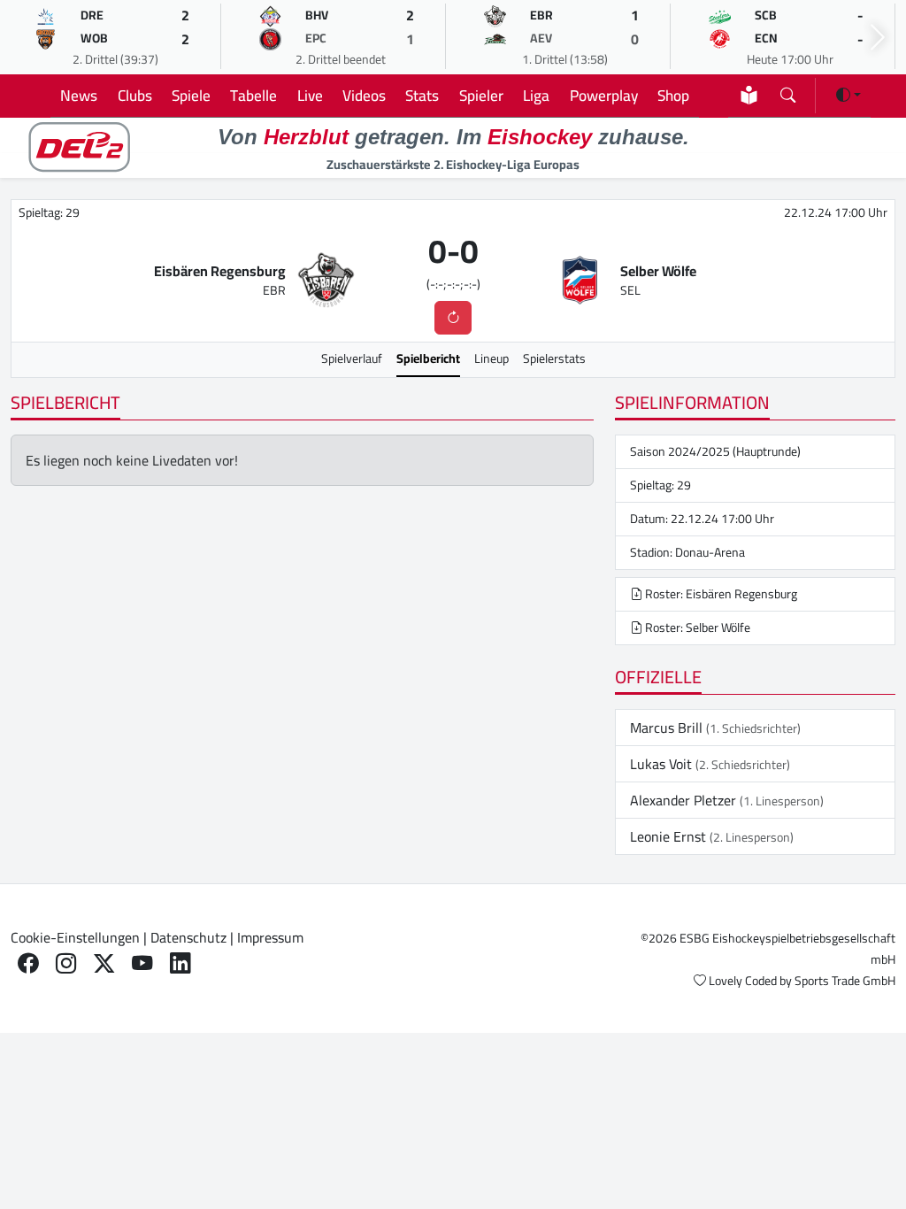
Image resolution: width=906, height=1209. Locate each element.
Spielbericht (428, 358)
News (78, 95)
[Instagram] (66, 962)
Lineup (491, 358)
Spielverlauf (351, 358)
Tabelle (253, 95)
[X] (104, 962)
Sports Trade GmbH (845, 980)
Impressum (270, 937)
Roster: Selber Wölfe (696, 627)
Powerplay (604, 95)
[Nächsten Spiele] (877, 37)
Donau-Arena (710, 552)
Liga (536, 95)
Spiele (191, 95)
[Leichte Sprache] (749, 95)
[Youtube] (142, 962)
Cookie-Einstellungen (75, 937)
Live (310, 95)
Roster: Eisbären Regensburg (719, 593)
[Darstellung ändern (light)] (848, 94)
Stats (422, 95)
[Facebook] (28, 962)
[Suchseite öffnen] (787, 91)
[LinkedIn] (180, 962)
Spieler (481, 95)
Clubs (135, 95)
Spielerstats (554, 358)
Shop (673, 95)
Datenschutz (188, 937)
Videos (364, 95)
